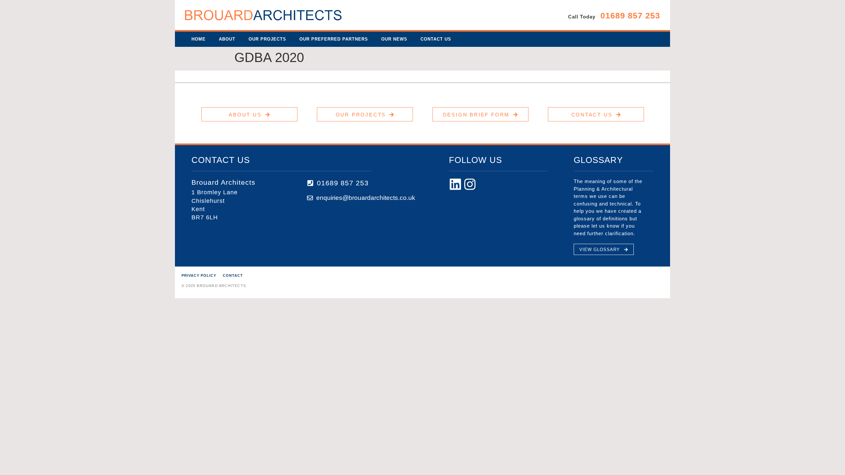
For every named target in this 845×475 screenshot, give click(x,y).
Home (198, 39)
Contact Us (436, 39)
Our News (394, 39)
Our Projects (267, 39)
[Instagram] (469, 184)
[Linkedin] (455, 184)
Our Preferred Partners (333, 39)
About (227, 39)
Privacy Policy (199, 275)
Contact (233, 275)
